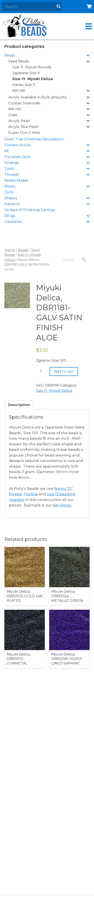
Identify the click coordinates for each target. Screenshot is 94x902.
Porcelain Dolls (17, 157)
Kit (6, 151)
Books (9, 186)
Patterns (12, 204)
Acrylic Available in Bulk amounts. (37, 97)
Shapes (10, 198)
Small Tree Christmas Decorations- (34, 139)
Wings (9, 216)
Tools (9, 169)
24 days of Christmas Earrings (29, 210)
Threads (11, 174)
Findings (11, 163)
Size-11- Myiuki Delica (32, 79)
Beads (9, 55)
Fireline (31, 494)
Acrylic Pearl (19, 121)
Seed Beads (18, 61)
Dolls (8, 192)
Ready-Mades (16, 180)
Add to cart (64, 371)
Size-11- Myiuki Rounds (31, 67)
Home (9, 250)
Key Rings (62, 505)
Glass (12, 115)
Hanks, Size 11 (23, 85)
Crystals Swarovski (24, 103)
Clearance (13, 222)
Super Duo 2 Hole (24, 133)
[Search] (59, 6)
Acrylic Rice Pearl (23, 127)
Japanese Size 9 (26, 73)
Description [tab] (19, 405)
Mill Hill (18, 91)
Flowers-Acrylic (17, 145)
